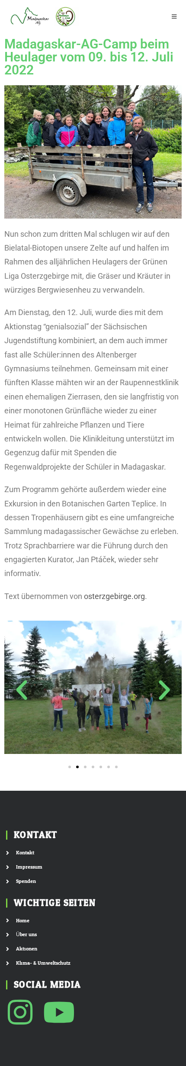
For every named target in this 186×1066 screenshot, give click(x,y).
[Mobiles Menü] (174, 16)
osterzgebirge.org (114, 596)
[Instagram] (20, 1012)
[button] (22, 690)
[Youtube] (59, 1012)
